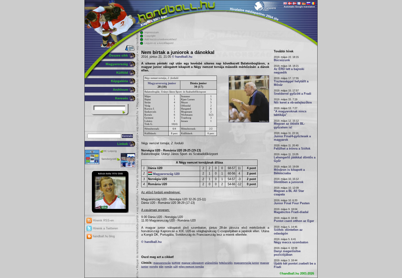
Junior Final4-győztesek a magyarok (292, 138)
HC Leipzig (110, 151)
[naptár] (129, 50)
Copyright (149, 35)
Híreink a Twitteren (105, 228)
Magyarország (117, 64)
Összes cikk (118, 55)
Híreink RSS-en (103, 220)
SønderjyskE (109, 158)
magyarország (162, 262)
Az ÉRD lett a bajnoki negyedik (289, 70)
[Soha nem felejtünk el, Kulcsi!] (110, 212)
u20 (175, 266)
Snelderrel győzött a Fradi (292, 93)
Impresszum (151, 32)
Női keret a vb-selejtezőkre (293, 102)
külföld (176, 262)
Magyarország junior (162, 83)
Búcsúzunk (282, 60)
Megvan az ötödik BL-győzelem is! (289, 125)
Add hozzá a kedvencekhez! (160, 39)
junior (144, 266)
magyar (264, 262)
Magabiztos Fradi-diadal (291, 212)
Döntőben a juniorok (288, 182)
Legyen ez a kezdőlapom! (159, 43)
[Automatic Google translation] (285, 3)
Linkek (122, 144)
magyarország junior (246, 262)
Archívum (120, 89)
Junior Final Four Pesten (292, 203)
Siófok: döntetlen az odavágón (288, 231)
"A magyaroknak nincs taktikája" (290, 113)
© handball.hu (182, 56)
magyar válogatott (192, 262)
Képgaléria (119, 81)
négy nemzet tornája (191, 266)
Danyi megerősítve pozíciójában (287, 253)
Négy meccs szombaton (291, 242)
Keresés (121, 98)
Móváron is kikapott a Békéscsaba (289, 171)
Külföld (122, 72)
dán (161, 266)
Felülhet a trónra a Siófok (292, 148)
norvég (153, 266)
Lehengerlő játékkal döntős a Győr (294, 159)
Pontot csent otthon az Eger (294, 221)
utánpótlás (211, 262)
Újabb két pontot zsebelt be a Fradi (295, 265)
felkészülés (226, 262)
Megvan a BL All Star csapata (289, 192)
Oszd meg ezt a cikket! (157, 257)
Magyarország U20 (166, 174)
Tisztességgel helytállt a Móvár (291, 83)
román (168, 266)
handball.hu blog (103, 236)
